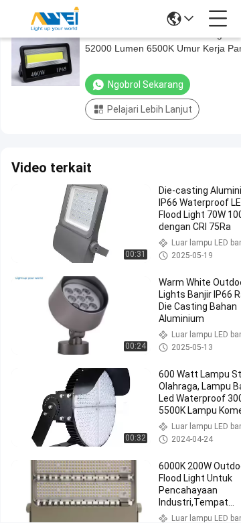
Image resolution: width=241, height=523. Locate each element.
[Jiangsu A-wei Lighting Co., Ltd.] (55, 19)
